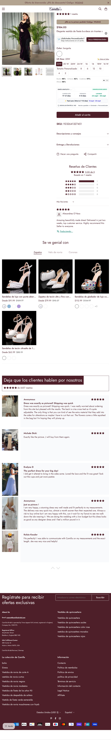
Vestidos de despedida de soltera (17, 695)
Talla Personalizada (97, 39)
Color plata (82, 306)
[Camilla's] (55, 8)
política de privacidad (68, 676)
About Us (6, 612)
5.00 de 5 (90, 172)
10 (100, 68)
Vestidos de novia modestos (14, 686)
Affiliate (61, 695)
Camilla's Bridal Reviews (9, 650)
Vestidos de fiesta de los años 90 (17, 690)
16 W (105, 63)
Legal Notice (63, 690)
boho (4, 663)
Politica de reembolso (67, 667)
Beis (14, 306)
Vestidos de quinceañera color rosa (74, 627)
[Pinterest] (51, 718)
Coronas (73, 252)
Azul (9, 306)
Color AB (77, 306)
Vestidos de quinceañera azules (72, 622)
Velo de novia (55, 252)
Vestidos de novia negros (13, 681)
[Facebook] (55, 718)
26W (73, 63)
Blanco (4, 306)
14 (93, 63)
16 (86, 63)
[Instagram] (60, 718)
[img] (63, 209)
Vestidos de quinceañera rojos (71, 636)
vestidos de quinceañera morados (73, 631)
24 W (79, 63)
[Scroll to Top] (106, 725)
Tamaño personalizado (67, 68)
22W (59, 63)
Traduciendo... (66, 231)
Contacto (62, 663)
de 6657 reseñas (24, 387)
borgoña (59, 54)
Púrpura (19, 306)
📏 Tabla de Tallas (103, 59)
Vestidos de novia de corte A (15, 672)
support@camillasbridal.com (15, 617)
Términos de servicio (67, 681)
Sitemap (21, 650)
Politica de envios (66, 672)
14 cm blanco (14, 358)
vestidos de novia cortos (13, 676)
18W (99, 63)
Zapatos (38, 252)
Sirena (5, 667)
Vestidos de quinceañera (69, 617)
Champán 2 (86, 306)
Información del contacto (69, 686)
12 (94, 68)
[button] (106, 9)
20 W (66, 63)
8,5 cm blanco (9, 358)
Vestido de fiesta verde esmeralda (17, 699)
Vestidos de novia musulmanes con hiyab (20, 704)
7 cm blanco (4, 358)
